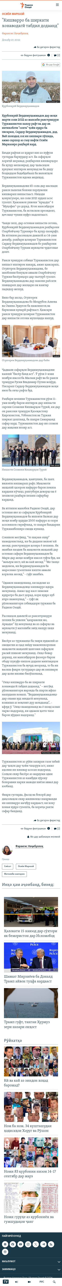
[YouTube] (29, 1282)
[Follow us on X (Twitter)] (36, 1244)
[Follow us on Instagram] (28, 1244)
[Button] (47, 47)
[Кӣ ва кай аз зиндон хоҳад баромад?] (31, 1061)
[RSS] (51, 1244)
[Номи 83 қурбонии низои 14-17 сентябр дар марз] (31, 1152)
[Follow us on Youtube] (20, 1244)
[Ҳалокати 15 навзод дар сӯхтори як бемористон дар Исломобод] (31, 912)
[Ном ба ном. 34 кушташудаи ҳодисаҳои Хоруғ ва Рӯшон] (31, 1107)
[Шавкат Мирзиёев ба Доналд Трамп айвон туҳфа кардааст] (31, 957)
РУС (42, 1282)
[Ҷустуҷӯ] (54, 1282)
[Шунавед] (16, 1282)
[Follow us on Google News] (5, 1244)
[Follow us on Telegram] (43, 1244)
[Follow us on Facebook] (13, 1244)
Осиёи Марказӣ (13, 14)
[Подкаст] (5, 1252)
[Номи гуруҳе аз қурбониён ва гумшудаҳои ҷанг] (31, 1198)
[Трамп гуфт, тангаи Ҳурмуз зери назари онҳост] (31, 1003)
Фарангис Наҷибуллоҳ (15, 33)
